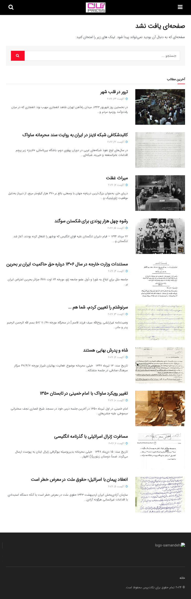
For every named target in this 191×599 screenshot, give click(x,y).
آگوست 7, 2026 (117, 443)
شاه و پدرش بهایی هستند (105, 350)
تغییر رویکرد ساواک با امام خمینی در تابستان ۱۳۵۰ (84, 393)
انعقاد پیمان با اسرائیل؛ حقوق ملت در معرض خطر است (79, 479)
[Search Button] (18, 56)
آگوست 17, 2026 (116, 185)
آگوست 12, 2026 (116, 357)
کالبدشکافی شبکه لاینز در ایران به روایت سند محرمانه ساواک (75, 134)
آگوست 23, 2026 (116, 99)
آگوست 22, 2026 (116, 142)
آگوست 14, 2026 (116, 271)
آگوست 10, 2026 (116, 400)
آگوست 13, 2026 (116, 314)
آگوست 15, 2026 (116, 228)
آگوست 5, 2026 (116, 486)
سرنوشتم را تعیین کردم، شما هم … (98, 307)
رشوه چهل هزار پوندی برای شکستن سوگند (91, 221)
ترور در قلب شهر (114, 91)
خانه (182, 578)
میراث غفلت (117, 178)
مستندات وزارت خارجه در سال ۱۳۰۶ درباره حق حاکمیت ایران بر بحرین (67, 264)
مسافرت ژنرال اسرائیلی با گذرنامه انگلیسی (91, 436)
